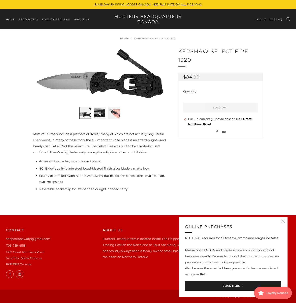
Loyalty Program (56, 19)
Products (27, 19)
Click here (231, 285)
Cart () (276, 19)
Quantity (189, 91)
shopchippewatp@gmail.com (28, 239)
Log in (261, 19)
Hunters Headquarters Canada (148, 19)
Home (10, 19)
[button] (85, 113)
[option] (99, 74)
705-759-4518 (16, 245)
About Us (81, 19)
